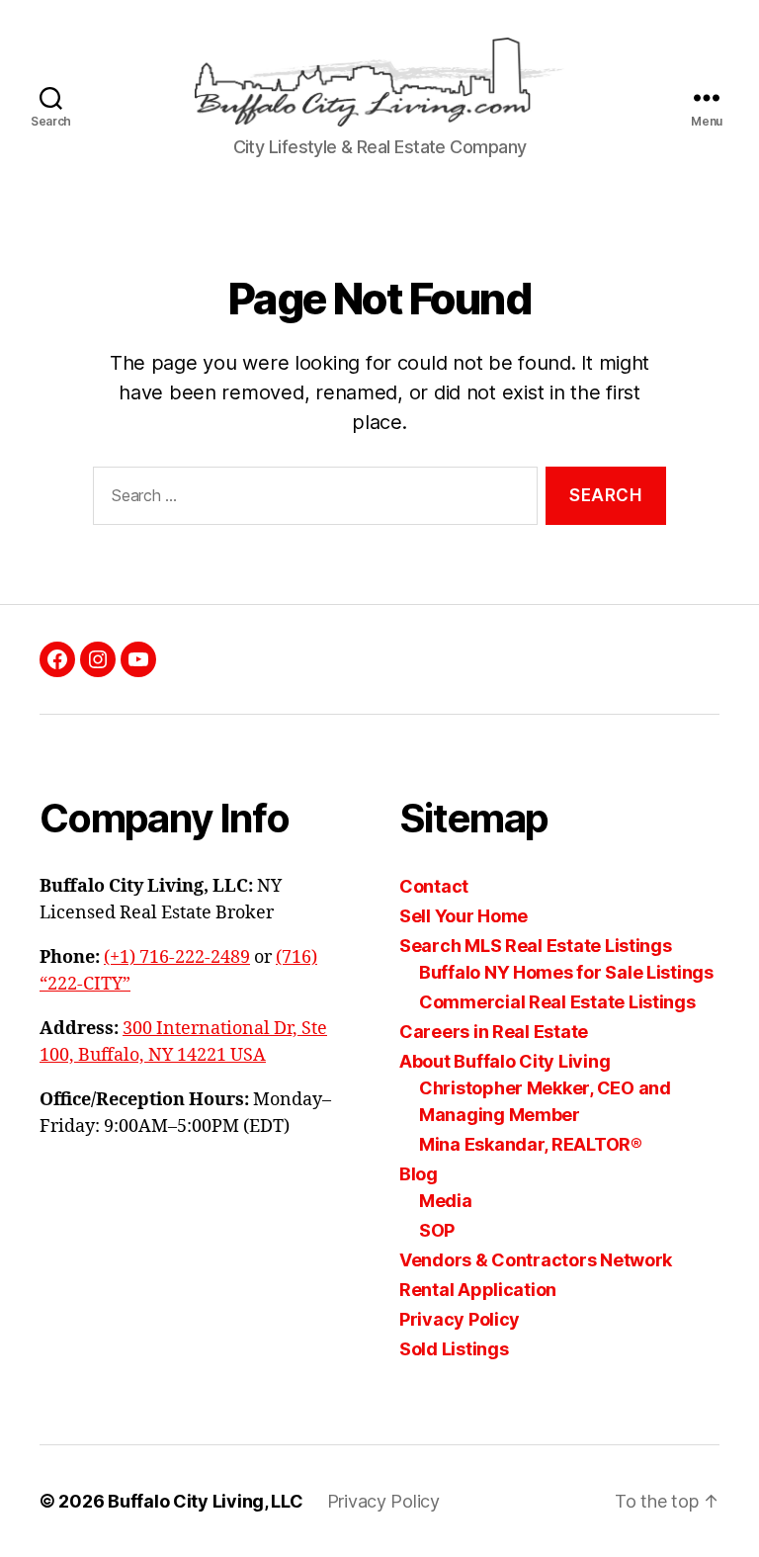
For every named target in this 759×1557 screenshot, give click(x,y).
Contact (433, 886)
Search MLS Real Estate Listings (535, 945)
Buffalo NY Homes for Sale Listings (566, 972)
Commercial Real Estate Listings (557, 1002)
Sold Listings (454, 1349)
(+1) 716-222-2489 (177, 957)
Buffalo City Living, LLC (205, 1501)
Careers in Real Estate (493, 1031)
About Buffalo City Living (504, 1061)
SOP (437, 1230)
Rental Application (477, 1289)
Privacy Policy (459, 1319)
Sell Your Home (463, 916)
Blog (418, 1174)
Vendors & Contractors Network (535, 1260)
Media (445, 1200)
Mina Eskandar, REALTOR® (530, 1144)
